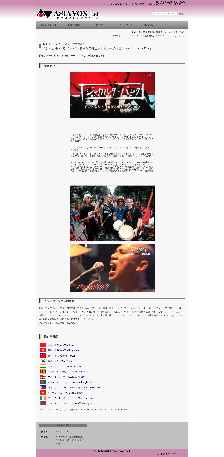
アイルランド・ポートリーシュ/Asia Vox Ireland (71, 398)
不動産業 (73, 319)
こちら (72, 322)
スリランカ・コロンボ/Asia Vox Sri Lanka (68, 371)
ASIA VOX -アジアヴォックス (171, 454)
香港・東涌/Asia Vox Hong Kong (63, 350)
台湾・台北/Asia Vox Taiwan (61, 356)
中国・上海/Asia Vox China (61, 345)
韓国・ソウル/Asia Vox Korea (62, 361)
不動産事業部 (74, 25)
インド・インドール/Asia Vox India (65, 366)
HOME (134, 32)
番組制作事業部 (48, 25)
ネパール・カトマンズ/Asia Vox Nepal (66, 377)
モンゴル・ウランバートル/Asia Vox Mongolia (70, 403)
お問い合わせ (150, 25)
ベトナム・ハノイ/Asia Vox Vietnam (65, 393)
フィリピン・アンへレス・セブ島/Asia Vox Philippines (74, 387)
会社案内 (99, 25)
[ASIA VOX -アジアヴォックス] (68, 13)
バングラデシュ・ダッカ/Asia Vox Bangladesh (70, 382)
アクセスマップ (124, 25)
